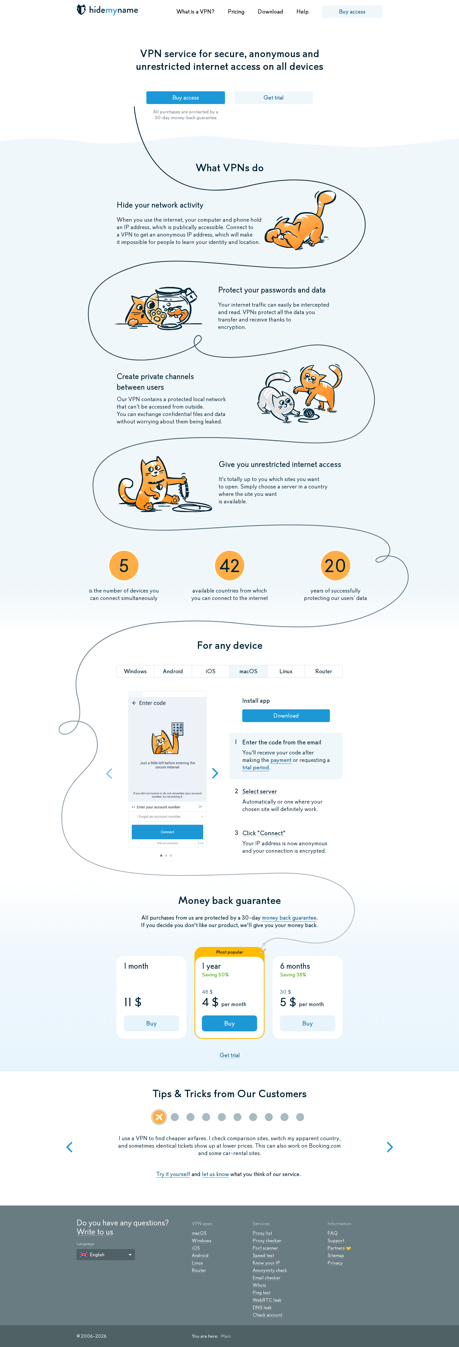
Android (200, 1255)
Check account (267, 1315)
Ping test (261, 1292)
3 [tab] (171, 856)
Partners (336, 1248)
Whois (259, 1285)
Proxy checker (267, 1240)
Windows (201, 1240)
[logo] (107, 10)
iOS (196, 1248)
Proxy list (262, 1233)
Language (85, 1243)
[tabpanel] (167, 770)
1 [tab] (161, 856)
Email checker (266, 1278)
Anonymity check (270, 1270)
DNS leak (262, 1307)
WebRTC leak (267, 1300)
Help (302, 11)
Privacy (335, 1263)
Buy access (352, 11)
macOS (199, 1233)
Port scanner (265, 1248)
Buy (151, 1023)
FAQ (333, 1233)
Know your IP (266, 1263)
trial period (255, 767)
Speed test (263, 1255)
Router (199, 1270)
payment (280, 759)
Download (270, 11)
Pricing (236, 11)
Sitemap (336, 1255)
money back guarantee (289, 917)
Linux (197, 1263)
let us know (215, 1174)
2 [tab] (166, 856)
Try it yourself (173, 1174)
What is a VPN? (195, 11)
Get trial (273, 97)
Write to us (94, 1232)
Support (336, 1240)
